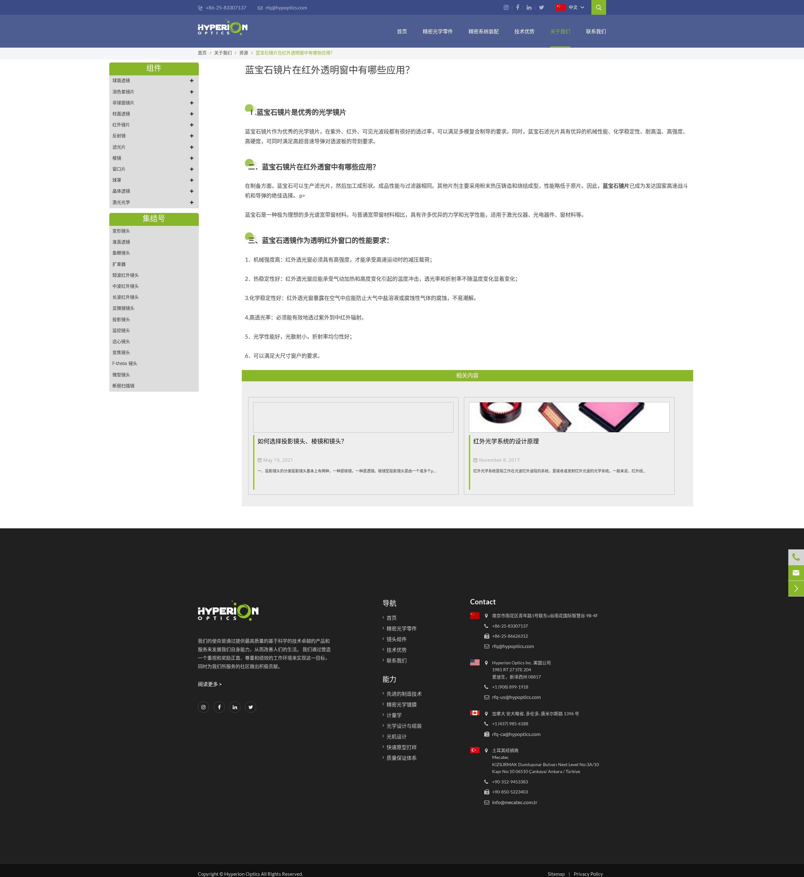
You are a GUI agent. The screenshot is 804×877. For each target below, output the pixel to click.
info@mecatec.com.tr (514, 802)
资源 (243, 52)
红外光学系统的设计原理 (506, 441)
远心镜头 (121, 342)
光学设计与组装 (404, 726)
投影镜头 (121, 320)
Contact (483, 601)
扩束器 (119, 264)
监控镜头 (121, 331)
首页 (402, 31)
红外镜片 (121, 125)
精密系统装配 (484, 31)
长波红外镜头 (125, 297)
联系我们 (596, 31)
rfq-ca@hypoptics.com (516, 734)
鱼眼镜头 (121, 253)
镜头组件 (397, 639)
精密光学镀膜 (402, 704)
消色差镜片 (123, 92)
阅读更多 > (210, 684)
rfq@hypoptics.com (282, 7)
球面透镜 (121, 81)
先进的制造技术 (404, 694)
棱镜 (116, 158)
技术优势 (524, 31)
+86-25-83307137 (222, 7)
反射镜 (119, 136)
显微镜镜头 (123, 308)
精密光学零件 (438, 31)
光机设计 (397, 736)
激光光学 (121, 202)
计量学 (394, 715)
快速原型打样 (402, 747)
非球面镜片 (123, 103)
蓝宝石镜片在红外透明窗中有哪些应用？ (295, 52)
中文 (573, 7)
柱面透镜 (121, 114)
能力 (389, 679)
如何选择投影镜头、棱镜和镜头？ (302, 441)
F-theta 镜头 (124, 364)
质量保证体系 (402, 758)
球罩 (116, 180)
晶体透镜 (121, 191)
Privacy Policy (588, 874)
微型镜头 (121, 375)
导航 (389, 603)
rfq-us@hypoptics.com (516, 697)
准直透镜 (121, 242)
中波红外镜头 (125, 286)
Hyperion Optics (242, 874)
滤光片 (119, 147)
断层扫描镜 (123, 386)
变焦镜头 (121, 353)
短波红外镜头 (125, 275)
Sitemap (556, 874)
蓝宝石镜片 (616, 185)
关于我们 (560, 31)
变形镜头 (121, 231)
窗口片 (119, 169)
